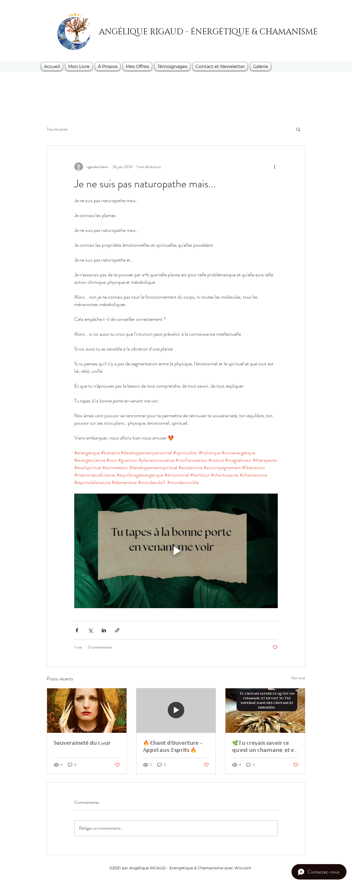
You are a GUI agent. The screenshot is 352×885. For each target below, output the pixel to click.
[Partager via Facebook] (76, 630)
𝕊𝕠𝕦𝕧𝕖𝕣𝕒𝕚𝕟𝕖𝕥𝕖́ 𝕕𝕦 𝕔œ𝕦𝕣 (82, 743)
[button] (298, 129)
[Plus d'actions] (274, 166)
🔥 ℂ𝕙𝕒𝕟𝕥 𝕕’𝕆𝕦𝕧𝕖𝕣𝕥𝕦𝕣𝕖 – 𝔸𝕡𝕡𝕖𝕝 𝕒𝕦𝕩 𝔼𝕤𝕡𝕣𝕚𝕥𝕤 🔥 (173, 746)
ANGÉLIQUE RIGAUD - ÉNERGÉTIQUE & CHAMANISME (208, 31)
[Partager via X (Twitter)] (90, 630)
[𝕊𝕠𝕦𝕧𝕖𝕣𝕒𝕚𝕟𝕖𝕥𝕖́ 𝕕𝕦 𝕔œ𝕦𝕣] (87, 710)
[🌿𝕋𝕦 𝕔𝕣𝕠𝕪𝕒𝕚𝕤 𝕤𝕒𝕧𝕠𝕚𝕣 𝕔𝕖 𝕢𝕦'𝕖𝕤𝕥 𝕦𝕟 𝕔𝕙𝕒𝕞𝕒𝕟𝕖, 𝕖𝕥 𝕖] (265, 710)
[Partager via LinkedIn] (103, 630)
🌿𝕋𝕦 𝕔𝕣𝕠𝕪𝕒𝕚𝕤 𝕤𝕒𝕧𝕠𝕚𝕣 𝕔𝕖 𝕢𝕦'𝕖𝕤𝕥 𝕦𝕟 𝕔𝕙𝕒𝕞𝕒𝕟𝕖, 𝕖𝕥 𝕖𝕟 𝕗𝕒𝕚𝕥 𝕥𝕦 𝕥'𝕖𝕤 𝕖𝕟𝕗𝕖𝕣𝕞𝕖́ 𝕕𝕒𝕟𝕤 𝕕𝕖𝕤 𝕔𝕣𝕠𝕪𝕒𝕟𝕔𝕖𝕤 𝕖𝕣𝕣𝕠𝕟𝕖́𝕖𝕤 (265, 746)
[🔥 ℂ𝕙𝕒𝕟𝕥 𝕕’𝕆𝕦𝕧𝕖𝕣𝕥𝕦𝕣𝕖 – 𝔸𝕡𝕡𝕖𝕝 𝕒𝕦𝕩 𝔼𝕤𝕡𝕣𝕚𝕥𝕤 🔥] (176, 710)
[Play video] (176, 551)
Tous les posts (57, 129)
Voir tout (298, 678)
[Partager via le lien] (117, 630)
